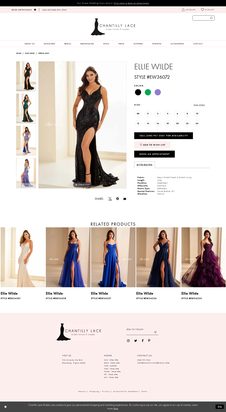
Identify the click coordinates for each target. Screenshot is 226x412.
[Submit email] (155, 332)
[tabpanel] (26, 77)
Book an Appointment (155, 154)
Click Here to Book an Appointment (131, 3)
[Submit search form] (211, 18)
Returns (82, 391)
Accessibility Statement (125, 391)
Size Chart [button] (199, 104)
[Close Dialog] (5, 407)
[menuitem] (29, 44)
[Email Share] (124, 199)
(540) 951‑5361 (144, 360)
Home (18, 53)
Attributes (145, 164)
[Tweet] (110, 199)
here (115, 408)
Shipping (94, 391)
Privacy (106, 391)
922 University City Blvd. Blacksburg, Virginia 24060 (73, 361)
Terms (144, 391)
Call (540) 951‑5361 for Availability (164, 135)
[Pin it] (117, 199)
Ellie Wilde (30, 53)
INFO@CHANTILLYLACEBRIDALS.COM (153, 363)
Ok (220, 406)
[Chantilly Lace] (113, 27)
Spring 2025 (43, 53)
